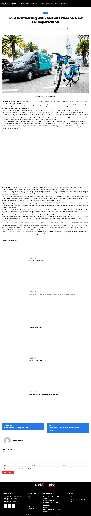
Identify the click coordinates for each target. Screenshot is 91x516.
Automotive (33, 258)
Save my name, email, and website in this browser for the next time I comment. (23, 468)
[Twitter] (13, 506)
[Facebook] (5, 506)
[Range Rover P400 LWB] (15, 259)
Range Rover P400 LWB (36, 260)
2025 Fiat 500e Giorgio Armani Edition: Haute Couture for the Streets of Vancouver (52, 294)
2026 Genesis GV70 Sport (36, 327)
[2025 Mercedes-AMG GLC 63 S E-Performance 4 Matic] (15, 393)
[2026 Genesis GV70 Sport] (15, 326)
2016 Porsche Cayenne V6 (16, 427)
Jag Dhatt (40, 96)
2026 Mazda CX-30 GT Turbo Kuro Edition (40, 361)
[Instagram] (9, 506)
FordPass (27, 213)
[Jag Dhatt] (36, 97)
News (45, 13)
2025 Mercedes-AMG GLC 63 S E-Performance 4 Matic (43, 394)
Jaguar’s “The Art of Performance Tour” (65, 428)
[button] (69, 3)
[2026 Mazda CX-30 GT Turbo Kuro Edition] (15, 359)
